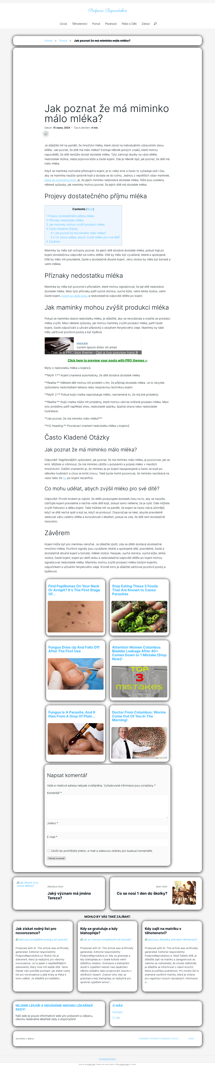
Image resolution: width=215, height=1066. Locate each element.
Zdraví (146, 23)
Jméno (52, 823)
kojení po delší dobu (75, 295)
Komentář (54, 793)
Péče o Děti (129, 23)
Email (191, 1038)
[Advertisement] (107, 79)
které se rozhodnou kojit (60, 180)
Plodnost (111, 23)
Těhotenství (79, 23)
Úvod (63, 23)
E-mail (52, 837)
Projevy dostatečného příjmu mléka (70, 216)
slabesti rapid (124, 1064)
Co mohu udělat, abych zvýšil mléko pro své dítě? (85, 237)
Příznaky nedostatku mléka (64, 220)
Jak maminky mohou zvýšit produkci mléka (75, 224)
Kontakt (117, 1012)
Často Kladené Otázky (62, 228)
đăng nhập (91, 1064)
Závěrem (53, 241)
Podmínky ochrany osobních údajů (158, 1038)
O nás (116, 1017)
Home (48, 40)
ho (64, 478)
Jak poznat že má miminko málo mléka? (78, 233)
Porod (96, 23)
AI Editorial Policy (107, 1059)
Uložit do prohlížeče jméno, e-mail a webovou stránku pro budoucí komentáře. (102, 850)
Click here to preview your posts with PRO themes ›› (107, 360)
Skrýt (90, 209)
